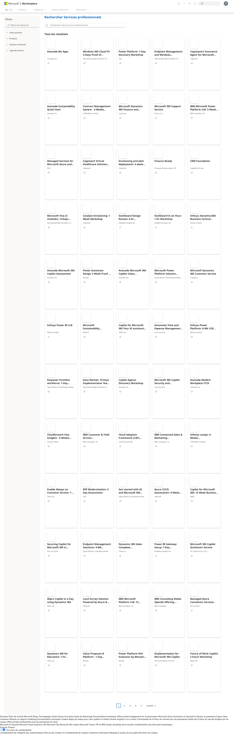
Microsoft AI (5, 724)
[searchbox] (25, 25)
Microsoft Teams (87, 724)
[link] (61, 64)
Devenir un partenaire (206, 716)
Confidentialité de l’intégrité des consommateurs (22, 732)
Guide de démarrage (83, 716)
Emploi (109, 724)
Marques (113, 732)
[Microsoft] (11, 3)
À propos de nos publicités (130, 732)
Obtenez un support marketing (23, 719)
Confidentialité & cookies (76, 732)
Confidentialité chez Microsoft (147, 724)
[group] (48, 63)
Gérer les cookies (149, 732)
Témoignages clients (48, 716)
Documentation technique (104, 716)
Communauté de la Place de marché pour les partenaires (162, 719)
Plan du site (49, 732)
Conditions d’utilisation (98, 732)
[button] (46, 25)
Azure (30, 724)
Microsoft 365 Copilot (69, 724)
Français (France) (7, 727)
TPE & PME (100, 724)
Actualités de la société (123, 724)
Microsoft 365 (53, 724)
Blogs (35, 716)
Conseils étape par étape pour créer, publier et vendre (85, 719)
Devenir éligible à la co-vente (123, 719)
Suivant (150, 705)
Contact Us (60, 732)
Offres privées (123, 716)
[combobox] (85, 25)
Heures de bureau (65, 716)
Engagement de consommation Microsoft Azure (151, 716)
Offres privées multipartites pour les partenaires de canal (32, 721)
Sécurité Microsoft (20, 724)
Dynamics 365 (40, 724)
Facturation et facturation (184, 716)
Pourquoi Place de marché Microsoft (16, 716)
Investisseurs (166, 724)
